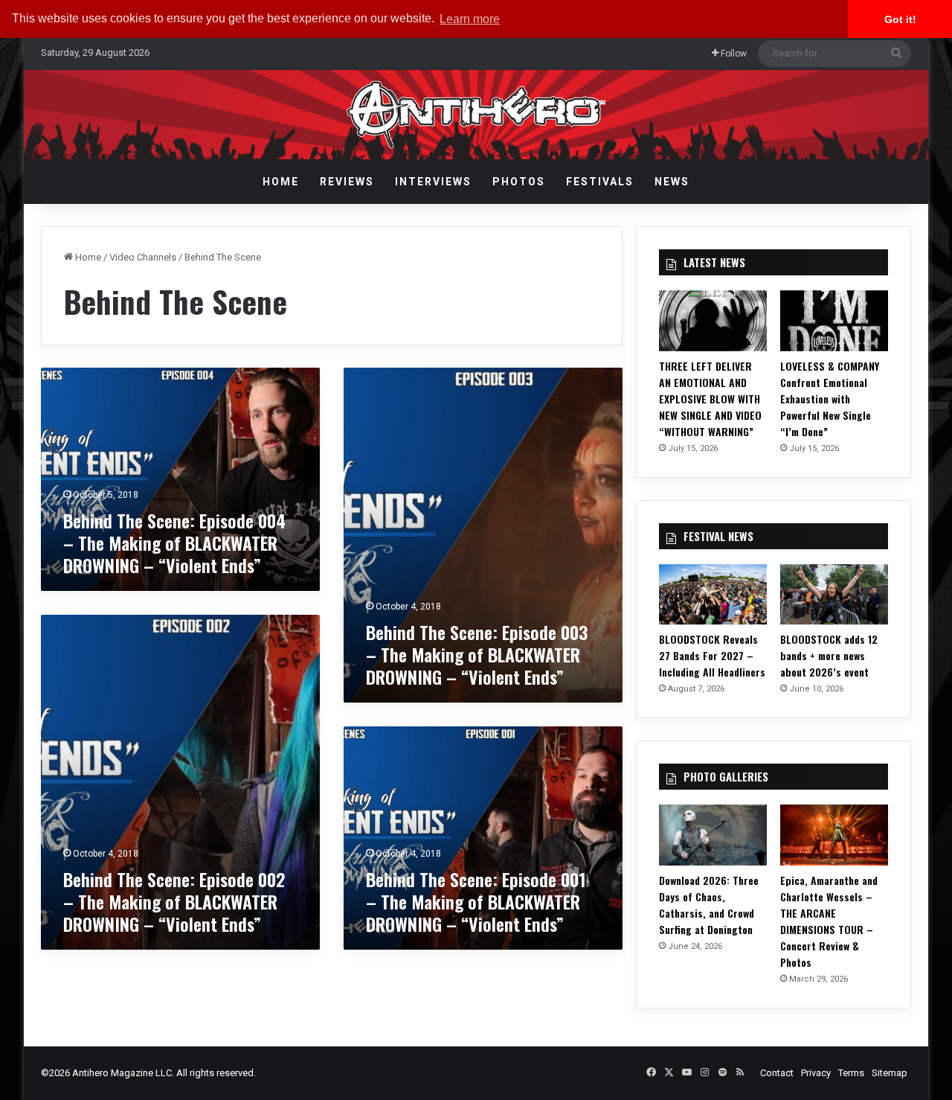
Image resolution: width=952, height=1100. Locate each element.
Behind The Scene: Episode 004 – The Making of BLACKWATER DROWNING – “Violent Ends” (174, 542)
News (671, 182)
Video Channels (142, 257)
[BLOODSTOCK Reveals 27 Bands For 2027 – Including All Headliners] (713, 594)
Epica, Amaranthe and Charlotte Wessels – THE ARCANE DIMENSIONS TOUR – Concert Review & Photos (829, 921)
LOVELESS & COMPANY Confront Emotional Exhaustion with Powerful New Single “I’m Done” (829, 398)
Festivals (600, 182)
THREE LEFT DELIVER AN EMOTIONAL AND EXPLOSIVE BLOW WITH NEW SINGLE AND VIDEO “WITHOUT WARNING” (710, 398)
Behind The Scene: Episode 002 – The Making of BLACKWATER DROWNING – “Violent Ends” (174, 901)
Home (281, 182)
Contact (777, 1072)
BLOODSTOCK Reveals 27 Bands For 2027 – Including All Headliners (712, 655)
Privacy (816, 1072)
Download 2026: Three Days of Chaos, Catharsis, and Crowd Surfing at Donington (709, 904)
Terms (851, 1072)
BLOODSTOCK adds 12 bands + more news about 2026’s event (829, 655)
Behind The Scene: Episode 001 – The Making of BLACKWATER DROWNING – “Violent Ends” (476, 901)
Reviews (347, 182)
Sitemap (889, 1072)
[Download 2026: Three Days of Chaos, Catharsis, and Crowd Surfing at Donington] (713, 835)
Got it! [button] (900, 19)
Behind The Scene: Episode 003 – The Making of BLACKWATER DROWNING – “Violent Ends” (477, 654)
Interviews (433, 182)
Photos (518, 182)
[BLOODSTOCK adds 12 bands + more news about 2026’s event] (834, 594)
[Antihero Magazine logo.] (476, 114)
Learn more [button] (470, 19)
